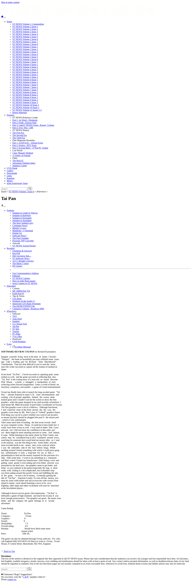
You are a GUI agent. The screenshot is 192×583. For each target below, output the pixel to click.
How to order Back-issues (23, 281)
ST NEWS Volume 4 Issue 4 (25, 72)
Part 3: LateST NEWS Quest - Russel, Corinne (33, 125)
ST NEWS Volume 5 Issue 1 (25, 74)
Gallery (10, 170)
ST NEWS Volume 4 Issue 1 (25, 64)
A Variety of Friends (21, 155)
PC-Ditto (16, 334)
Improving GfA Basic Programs (26, 303)
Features (10, 115)
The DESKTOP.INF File (23, 306)
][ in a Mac (17, 336)
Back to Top (9, 551)
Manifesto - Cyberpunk (22, 230)
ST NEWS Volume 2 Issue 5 (25, 37)
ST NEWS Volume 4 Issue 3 (25, 69)
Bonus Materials (19, 112)
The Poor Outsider (20, 238)
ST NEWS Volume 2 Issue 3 (25, 31)
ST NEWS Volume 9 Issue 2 (25, 100)
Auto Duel (17, 319)
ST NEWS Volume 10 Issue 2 (25, 107)
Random (10, 178)
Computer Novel (19, 225)
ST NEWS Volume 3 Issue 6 (25, 59)
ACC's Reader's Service (23, 261)
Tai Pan (15, 326)
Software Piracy (19, 235)
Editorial (16, 276)
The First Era (18, 133)
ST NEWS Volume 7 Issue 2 (25, 87)
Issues (9, 21)
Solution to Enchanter (22, 218)
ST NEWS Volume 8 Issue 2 (25, 95)
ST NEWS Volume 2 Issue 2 (25, 29)
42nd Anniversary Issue (17, 183)
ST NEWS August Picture (24, 246)
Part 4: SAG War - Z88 (22, 128)
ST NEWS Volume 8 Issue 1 (25, 92)
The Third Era (18, 138)
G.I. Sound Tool (19, 324)
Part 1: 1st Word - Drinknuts (24, 120)
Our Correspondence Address (25, 273)
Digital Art (17, 233)
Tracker (15, 331)
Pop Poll (16, 253)
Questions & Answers (22, 251)
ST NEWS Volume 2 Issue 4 (25, 34)
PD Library (17, 266)
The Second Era (19, 135)
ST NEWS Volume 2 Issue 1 (25, 26)
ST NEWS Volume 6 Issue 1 (25, 79)
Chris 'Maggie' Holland (22, 153)
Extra (9, 344)
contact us (11, 579)
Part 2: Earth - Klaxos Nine (24, 122)
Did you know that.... (21, 256)
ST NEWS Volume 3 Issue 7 (25, 62)
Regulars (11, 248)
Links (9, 176)
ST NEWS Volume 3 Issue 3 (25, 52)
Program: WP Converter (23, 241)
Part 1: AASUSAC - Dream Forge (27, 143)
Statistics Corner (19, 165)
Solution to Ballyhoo (21, 215)
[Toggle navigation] (5, 17)
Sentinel (16, 321)
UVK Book (12, 168)
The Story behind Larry (22, 223)
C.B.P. (26, 577)
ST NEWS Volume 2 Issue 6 (25, 39)
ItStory (10, 181)
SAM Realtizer (19, 341)
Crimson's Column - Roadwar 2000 (28, 309)
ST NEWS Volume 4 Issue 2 (25, 67)
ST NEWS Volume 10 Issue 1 (25, 105)
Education (11, 286)
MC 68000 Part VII (21, 291)
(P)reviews (11, 311)
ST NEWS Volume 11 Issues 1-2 (27, 110)
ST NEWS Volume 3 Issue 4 (25, 54)
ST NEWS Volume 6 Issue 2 (25, 82)
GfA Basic (17, 298)
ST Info (15, 329)
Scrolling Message (23, 347)
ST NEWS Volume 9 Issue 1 (25, 97)
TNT (14, 316)
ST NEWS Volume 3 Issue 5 (25, 57)
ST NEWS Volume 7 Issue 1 (25, 85)
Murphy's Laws (19, 228)
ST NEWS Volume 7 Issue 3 (25, 90)
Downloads (12, 173)
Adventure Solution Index (23, 163)
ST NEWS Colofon (21, 278)
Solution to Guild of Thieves (25, 213)
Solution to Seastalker (22, 220)
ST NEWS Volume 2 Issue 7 (25, 42)
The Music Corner (20, 263)
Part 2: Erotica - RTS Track (24, 145)
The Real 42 (17, 160)
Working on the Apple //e (23, 301)
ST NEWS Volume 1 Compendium (28, 24)
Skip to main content (10, 2)
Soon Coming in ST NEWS (24, 283)
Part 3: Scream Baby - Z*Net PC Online (30, 148)
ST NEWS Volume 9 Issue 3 (25, 102)
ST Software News (20, 258)
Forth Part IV (18, 293)
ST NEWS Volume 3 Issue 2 (25, 49)
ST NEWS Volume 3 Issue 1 (25, 47)
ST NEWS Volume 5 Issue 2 (25, 77)
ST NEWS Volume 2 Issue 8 (25, 44)
